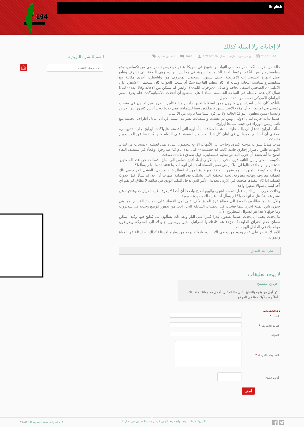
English (275, 6)
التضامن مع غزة (166, 56)
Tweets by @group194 (28, 216)
